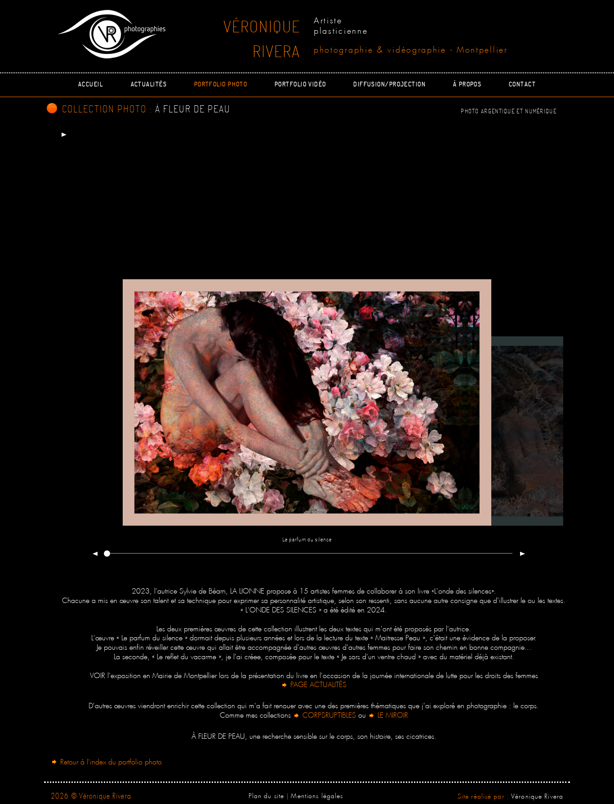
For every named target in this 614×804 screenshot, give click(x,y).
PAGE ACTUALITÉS (317, 683)
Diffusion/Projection (389, 84)
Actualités (149, 84)
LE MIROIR (391, 714)
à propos (467, 84)
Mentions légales (317, 794)
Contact (522, 84)
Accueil (90, 84)
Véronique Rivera (537, 795)
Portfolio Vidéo (300, 84)
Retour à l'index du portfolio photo (110, 761)
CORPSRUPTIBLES (329, 714)
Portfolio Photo (221, 84)
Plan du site (266, 794)
